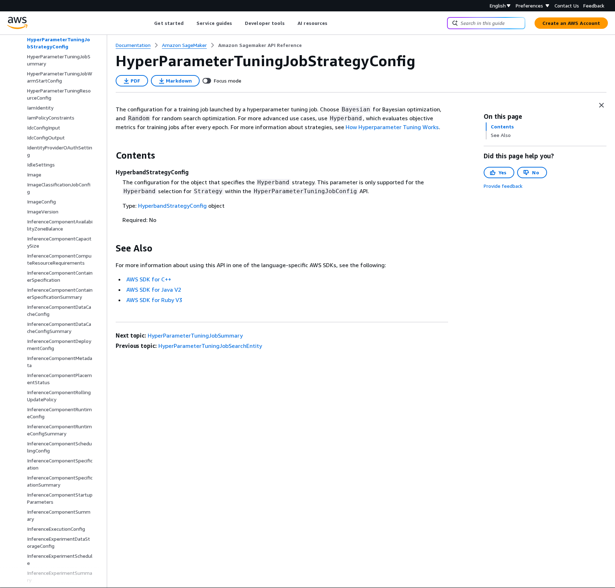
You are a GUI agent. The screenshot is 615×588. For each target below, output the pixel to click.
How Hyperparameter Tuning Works (392, 127)
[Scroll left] (148, 23)
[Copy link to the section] (110, 155)
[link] (260, 45)
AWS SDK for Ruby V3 (154, 299)
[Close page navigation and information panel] (601, 105)
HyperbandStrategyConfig (172, 205)
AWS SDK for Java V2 (153, 289)
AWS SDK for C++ (148, 279)
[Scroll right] (332, 23)
